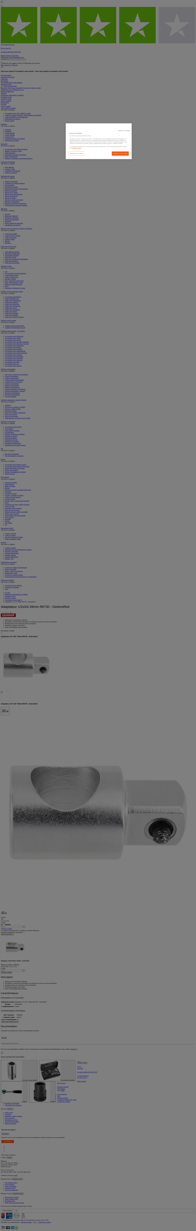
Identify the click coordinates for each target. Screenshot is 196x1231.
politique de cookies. (76, 148)
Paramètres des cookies (76, 153)
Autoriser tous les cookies (120, 153)
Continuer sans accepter (124, 130)
